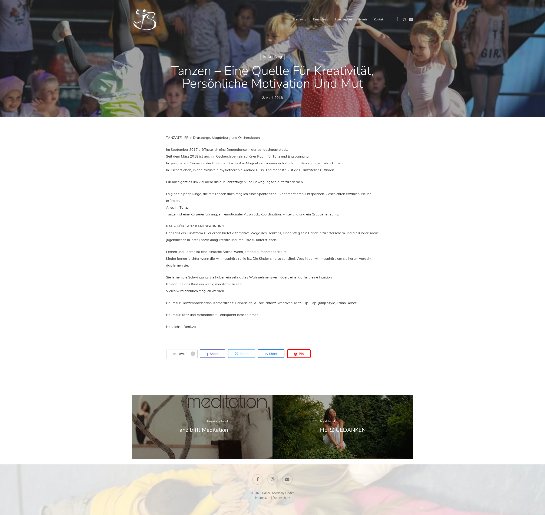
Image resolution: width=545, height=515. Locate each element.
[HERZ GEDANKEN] (342, 427)
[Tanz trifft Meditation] (202, 427)
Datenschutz (281, 498)
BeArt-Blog (272, 57)
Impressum (262, 498)
